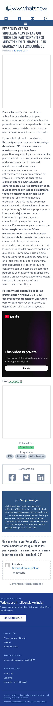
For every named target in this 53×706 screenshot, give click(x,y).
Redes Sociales (11, 647)
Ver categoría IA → (13, 618)
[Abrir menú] (26, 23)
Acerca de (8, 674)
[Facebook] (20, 18)
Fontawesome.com (18, 702)
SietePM (43, 702)
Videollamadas (37, 456)
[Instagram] (47, 18)
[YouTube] (34, 18)
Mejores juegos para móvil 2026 (19, 660)
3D (10, 456)
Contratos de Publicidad (15, 682)
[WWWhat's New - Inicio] (26, 8)
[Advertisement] (26, 81)
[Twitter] (7, 18)
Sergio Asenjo (29, 500)
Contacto (8, 678)
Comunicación (25, 447)
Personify (14, 381)
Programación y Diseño (15, 638)
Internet (21, 456)
